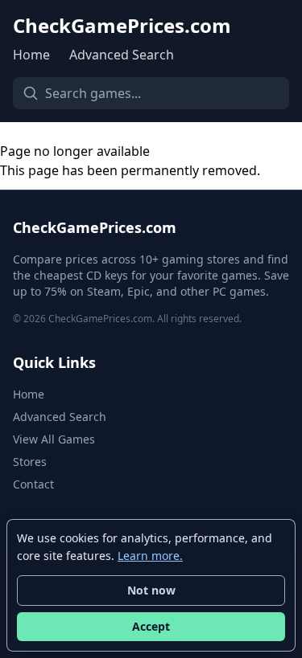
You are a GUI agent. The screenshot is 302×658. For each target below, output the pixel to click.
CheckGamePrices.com (122, 26)
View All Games (54, 439)
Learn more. (150, 555)
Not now (151, 590)
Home (31, 54)
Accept (151, 626)
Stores (30, 461)
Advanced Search (121, 54)
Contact (33, 484)
